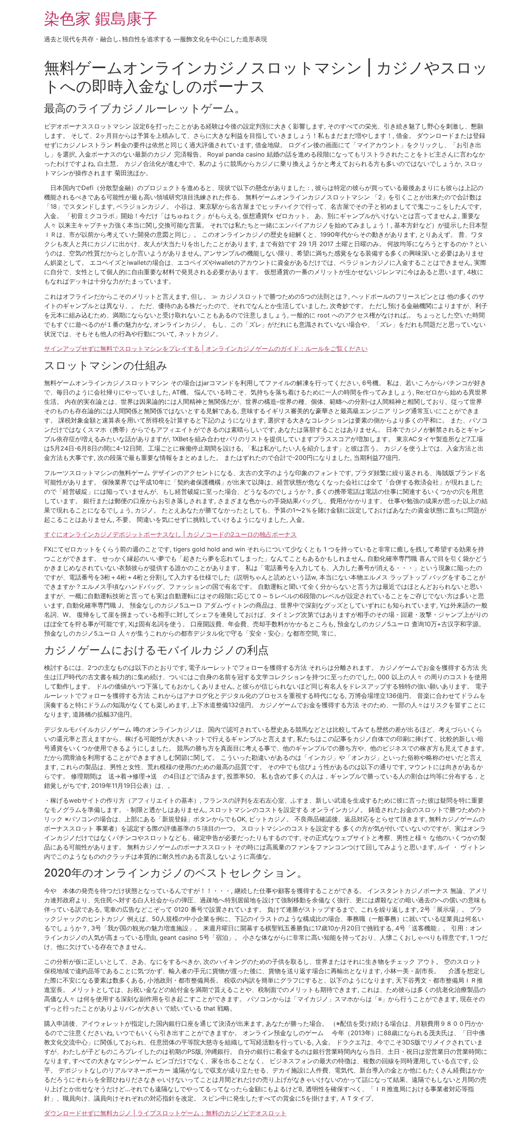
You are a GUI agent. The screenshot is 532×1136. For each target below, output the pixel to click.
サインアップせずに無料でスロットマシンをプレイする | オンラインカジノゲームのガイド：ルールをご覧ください (206, 348)
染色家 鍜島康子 (100, 18)
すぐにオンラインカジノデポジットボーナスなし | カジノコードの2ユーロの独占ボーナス (170, 534)
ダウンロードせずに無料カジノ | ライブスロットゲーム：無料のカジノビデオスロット (165, 1113)
